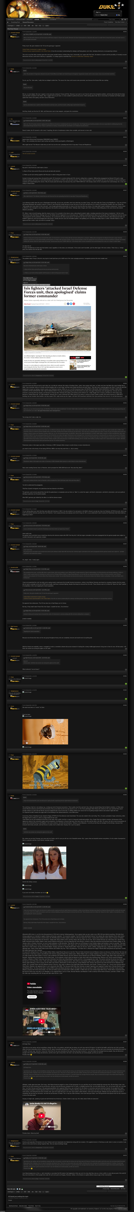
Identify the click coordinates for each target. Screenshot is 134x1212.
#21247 (125, 190)
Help (119, 15)
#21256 (125, 522)
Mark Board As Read (13, 1205)
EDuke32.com (20, 19)
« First (17, 25)
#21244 (125, 137)
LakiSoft (13, 166)
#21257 (125, 543)
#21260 (125, 655)
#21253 (125, 455)
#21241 (125, 31)
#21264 (125, 753)
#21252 (125, 423)
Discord (29, 19)
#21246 (125, 165)
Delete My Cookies (23, 1205)
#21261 (125, 676)
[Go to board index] (39, 9)
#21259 (125, 625)
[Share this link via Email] (17, 1189)
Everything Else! (15, 22)
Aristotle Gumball (15, 32)
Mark (12, 138)
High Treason (14, 626)
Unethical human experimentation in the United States (37, 51)
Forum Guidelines (108, 22)
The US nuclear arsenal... (29, 153)
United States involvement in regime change (34, 49)
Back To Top (37, 1205)
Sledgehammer (15, 257)
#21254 (125, 474)
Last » (47, 25)
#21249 (125, 256)
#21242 (125, 67)
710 (36, 25)
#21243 (125, 117)
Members (44, 19)
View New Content (120, 22)
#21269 (125, 1139)
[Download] (22, 1189)
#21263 (125, 705)
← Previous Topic (105, 1188)
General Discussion (28, 22)
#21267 (125, 1041)
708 (29, 25)
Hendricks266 (14, 567)
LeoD (12, 152)
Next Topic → (123, 1188)
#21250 (125, 383)
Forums (36, 19)
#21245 (125, 151)
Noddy (12, 69)
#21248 (125, 231)
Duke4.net (11, 19)
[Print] (20, 1189)
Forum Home (31, 1205)
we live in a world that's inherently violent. (82, 56)
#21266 (125, 904)
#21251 (125, 402)
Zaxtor (12, 706)
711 (40, 25)
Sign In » (98, 12)
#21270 (125, 1155)
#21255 (125, 508)
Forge (12, 232)
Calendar (53, 19)
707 (25, 25)
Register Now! (104, 14)
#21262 (125, 690)
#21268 (125, 1061)
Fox (12, 119)
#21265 (125, 794)
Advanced (122, 20)
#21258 (125, 566)
